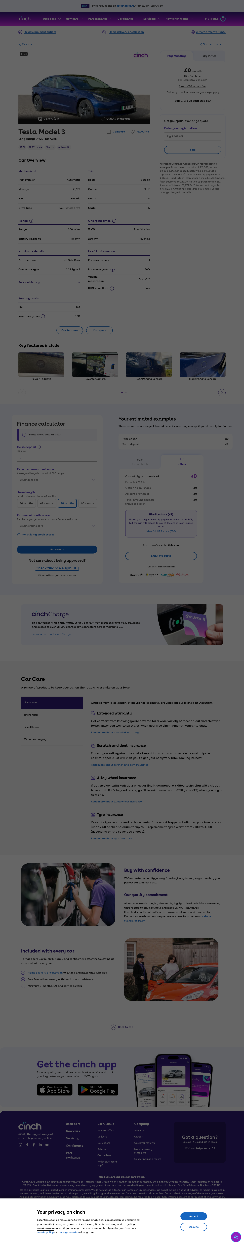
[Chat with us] (236, 1237)
